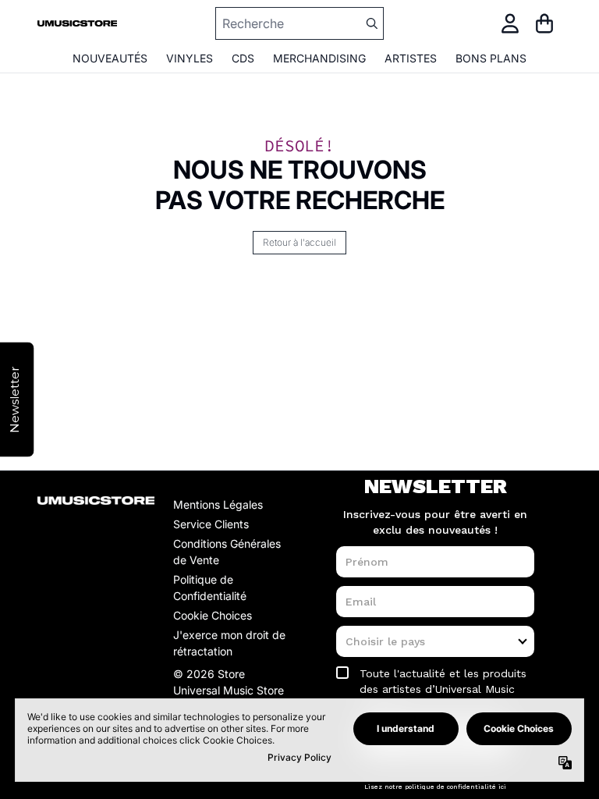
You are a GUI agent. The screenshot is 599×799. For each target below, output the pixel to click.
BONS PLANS (490, 58)
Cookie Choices (212, 615)
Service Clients (211, 524)
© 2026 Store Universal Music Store (228, 682)
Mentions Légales (218, 504)
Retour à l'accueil (299, 242)
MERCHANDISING (319, 58)
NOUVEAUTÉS (110, 58)
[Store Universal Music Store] (77, 23)
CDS (243, 58)
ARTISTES (411, 58)
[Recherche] (371, 23)
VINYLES (189, 58)
